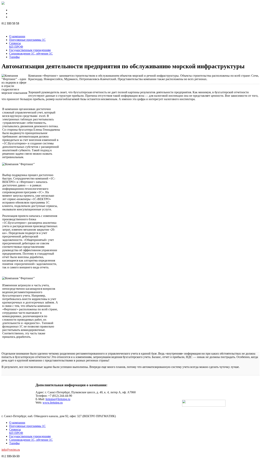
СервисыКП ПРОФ (16, 45)
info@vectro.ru (11, 449)
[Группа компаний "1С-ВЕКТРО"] (3, 3)
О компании (17, 36)
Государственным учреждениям (30, 50)
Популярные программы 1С (27, 39)
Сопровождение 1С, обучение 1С (31, 53)
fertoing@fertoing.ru (57, 399)
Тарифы (14, 57)
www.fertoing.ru (53, 402)
